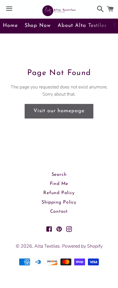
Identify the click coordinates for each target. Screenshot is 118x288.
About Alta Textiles (82, 25)
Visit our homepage (59, 111)
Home (10, 25)
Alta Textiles (47, 246)
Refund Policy (58, 193)
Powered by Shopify (82, 246)
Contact (59, 211)
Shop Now (38, 25)
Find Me (59, 184)
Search (59, 174)
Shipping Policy (59, 202)
